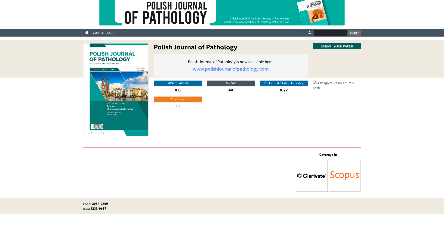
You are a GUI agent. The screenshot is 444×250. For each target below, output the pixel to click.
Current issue (103, 33)
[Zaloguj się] (310, 32)
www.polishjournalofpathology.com (231, 69)
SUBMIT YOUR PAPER (337, 46)
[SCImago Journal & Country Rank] (337, 85)
